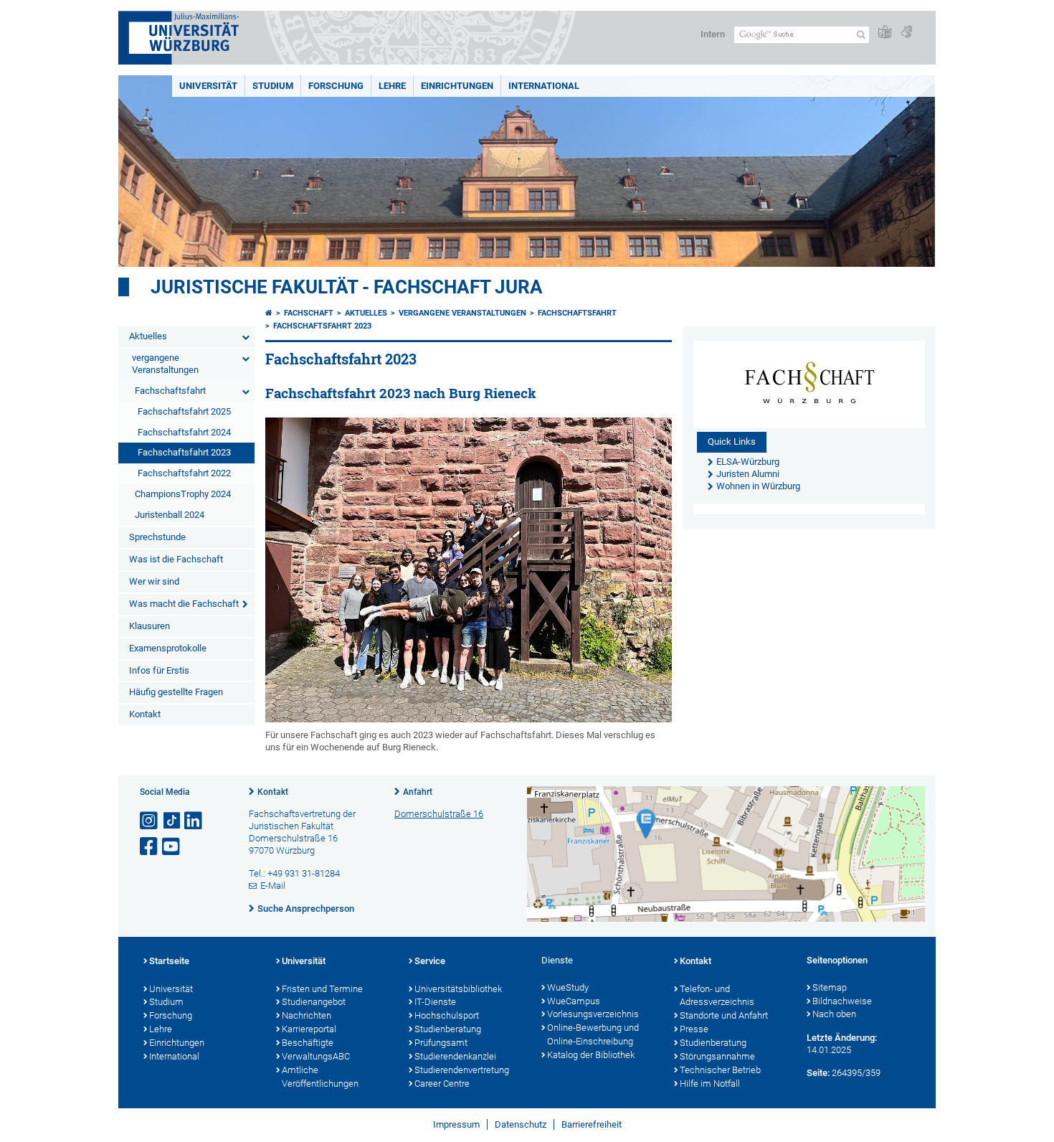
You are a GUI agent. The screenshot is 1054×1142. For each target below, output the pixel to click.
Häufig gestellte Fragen (176, 691)
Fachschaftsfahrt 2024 (184, 432)
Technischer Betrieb (720, 1070)
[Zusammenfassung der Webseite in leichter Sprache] (884, 32)
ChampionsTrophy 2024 (183, 494)
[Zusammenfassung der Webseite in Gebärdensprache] (906, 32)
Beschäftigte (307, 1042)
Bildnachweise (842, 1001)
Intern (713, 34)
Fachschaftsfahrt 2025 (184, 411)
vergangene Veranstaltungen (165, 363)
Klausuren (149, 625)
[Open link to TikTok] (172, 821)
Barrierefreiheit (591, 1124)
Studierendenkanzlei (455, 1056)
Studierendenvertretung (461, 1070)
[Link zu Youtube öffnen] (172, 846)
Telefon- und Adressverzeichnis (717, 995)
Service (429, 960)
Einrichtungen (457, 85)
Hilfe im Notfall (710, 1083)
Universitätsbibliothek (458, 988)
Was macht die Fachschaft (184, 603)
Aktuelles (148, 336)
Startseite (169, 960)
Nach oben (834, 1014)
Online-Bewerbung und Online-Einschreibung (593, 1034)
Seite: (818, 1072)
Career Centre (442, 1083)
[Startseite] (268, 313)
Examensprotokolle (167, 648)
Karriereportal (309, 1029)
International (543, 85)
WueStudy (568, 987)
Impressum (456, 1124)
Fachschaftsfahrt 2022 (184, 473)
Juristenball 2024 (169, 514)
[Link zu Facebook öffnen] (150, 846)
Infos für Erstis (159, 670)
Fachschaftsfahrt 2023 (184, 452)
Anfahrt (417, 792)
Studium (272, 85)
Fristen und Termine (322, 988)
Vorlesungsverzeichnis (593, 1014)
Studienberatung (447, 1029)
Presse (694, 1029)
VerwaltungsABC (316, 1056)
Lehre (392, 85)
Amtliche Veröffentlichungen (320, 1077)
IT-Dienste (435, 1001)
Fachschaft (308, 313)
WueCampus (573, 1001)
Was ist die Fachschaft (176, 559)
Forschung (336, 85)
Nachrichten (306, 1015)
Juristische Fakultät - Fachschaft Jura (347, 287)
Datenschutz (520, 1124)
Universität (208, 85)
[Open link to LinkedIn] (194, 821)
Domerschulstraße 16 (438, 813)
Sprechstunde (157, 537)
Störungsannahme (717, 1056)
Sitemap (829, 987)
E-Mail (272, 885)
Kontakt (145, 714)
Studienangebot (314, 1001)
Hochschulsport (446, 1015)
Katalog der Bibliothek (591, 1054)
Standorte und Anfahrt (724, 1015)
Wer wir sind (154, 581)
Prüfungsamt (440, 1042)
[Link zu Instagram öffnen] (150, 821)
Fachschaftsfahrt (170, 390)
